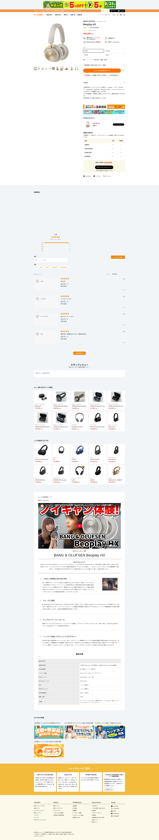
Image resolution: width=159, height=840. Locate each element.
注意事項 (85, 82)
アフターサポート (57, 810)
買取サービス (105, 10)
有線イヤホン (37, 808)
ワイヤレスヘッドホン (101, 21)
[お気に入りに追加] (123, 70)
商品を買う (50, 15)
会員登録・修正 (76, 817)
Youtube (122, 10)
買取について (56, 806)
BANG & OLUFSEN (89, 21)
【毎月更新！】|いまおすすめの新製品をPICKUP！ (47, 723)
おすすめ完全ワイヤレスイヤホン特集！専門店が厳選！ (79, 723)
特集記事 (79, 15)
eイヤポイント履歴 (77, 812)
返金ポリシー (95, 819)
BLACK (86, 55)
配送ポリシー (95, 822)
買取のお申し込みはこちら (104, 167)
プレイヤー (36, 815)
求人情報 (75, 808)
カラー (84, 47)
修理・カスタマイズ (57, 808)
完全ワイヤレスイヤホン (39, 806)
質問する (77, 353)
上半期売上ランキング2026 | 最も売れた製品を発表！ (48, 741)
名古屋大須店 (88, 152)
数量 (84, 59)
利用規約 (94, 815)
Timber (108, 51)
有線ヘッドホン (37, 812)
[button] (89, 30)
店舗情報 (75, 810)
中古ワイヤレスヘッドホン (40, 819)
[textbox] (51, 260)
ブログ (114, 10)
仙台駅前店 (88, 156)
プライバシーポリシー (97, 812)
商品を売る (58, 15)
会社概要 (75, 806)
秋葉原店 (87, 144)
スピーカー (36, 817)
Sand (107, 55)
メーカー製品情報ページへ (45, 497)
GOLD (86, 51)
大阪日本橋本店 (89, 148)
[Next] (78, 42)
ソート (108, 274)
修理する (66, 15)
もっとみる (118, 124)
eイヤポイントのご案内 (78, 815)
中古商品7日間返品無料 (58, 815)
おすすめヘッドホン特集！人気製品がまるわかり (108, 723)
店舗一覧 (72, 15)
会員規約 (94, 810)
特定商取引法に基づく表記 (98, 817)
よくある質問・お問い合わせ (98, 808)
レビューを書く (119, 257)
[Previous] (34, 42)
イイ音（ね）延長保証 (58, 812)
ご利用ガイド (108, 789)
